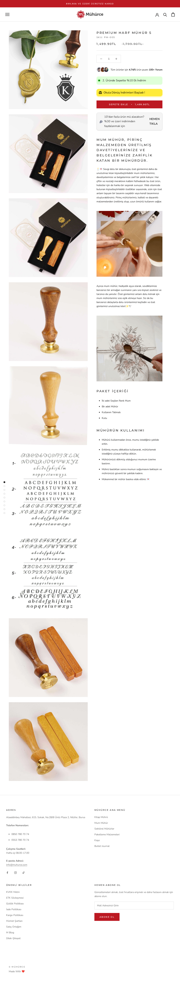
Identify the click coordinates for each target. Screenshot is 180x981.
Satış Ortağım (13, 926)
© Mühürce (17, 967)
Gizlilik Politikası (15, 903)
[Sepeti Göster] (173, 14)
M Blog (10, 932)
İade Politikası (13, 909)
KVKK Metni (13, 892)
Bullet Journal (102, 846)
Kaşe (97, 840)
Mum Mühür (101, 823)
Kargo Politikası (14, 915)
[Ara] (165, 14)
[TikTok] (23, 872)
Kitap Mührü (101, 817)
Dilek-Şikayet (13, 938)
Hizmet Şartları (14, 921)
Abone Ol (106, 917)
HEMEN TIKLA (154, 121)
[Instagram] (15, 872)
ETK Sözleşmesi (15, 897)
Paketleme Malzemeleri (107, 834)
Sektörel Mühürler (104, 828)
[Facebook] (7, 872)
